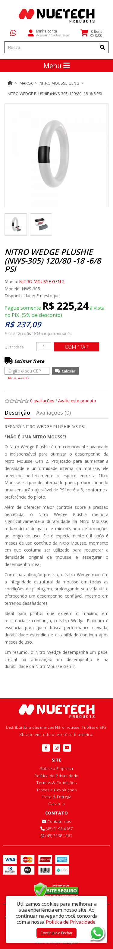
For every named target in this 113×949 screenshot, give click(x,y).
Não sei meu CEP (18, 378)
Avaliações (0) (53, 412)
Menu (53, 65)
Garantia (56, 803)
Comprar (76, 346)
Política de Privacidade (56, 775)
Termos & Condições (56, 782)
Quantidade (14, 347)
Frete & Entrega (57, 796)
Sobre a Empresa (56, 768)
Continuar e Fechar (56, 932)
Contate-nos (58, 821)
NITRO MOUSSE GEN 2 (59, 83)
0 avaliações (42, 400)
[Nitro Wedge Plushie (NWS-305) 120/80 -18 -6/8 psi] (56, 155)
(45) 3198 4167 (59, 828)
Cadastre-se (60, 34)
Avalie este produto (77, 400)
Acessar (42, 34)
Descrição (17, 412)
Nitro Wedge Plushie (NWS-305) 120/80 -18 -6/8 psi (55, 93)
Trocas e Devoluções (56, 790)
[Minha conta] (31, 32)
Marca (26, 83)
